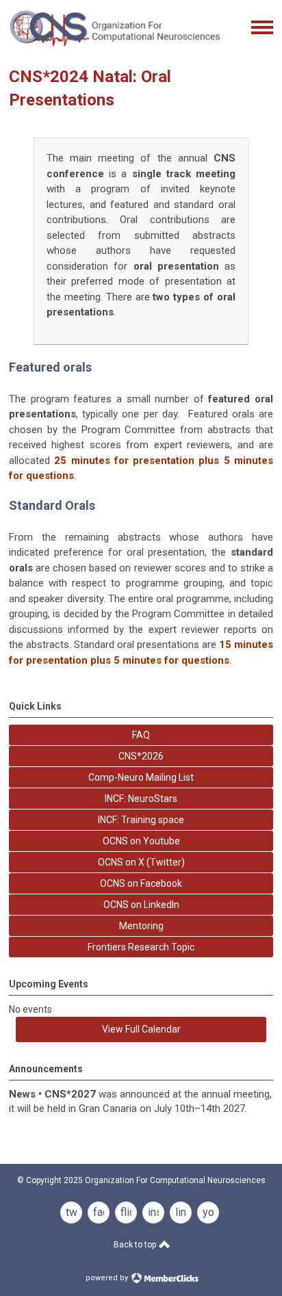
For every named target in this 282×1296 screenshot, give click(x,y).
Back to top (136, 1244)
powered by (108, 1277)
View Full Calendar (141, 1029)
